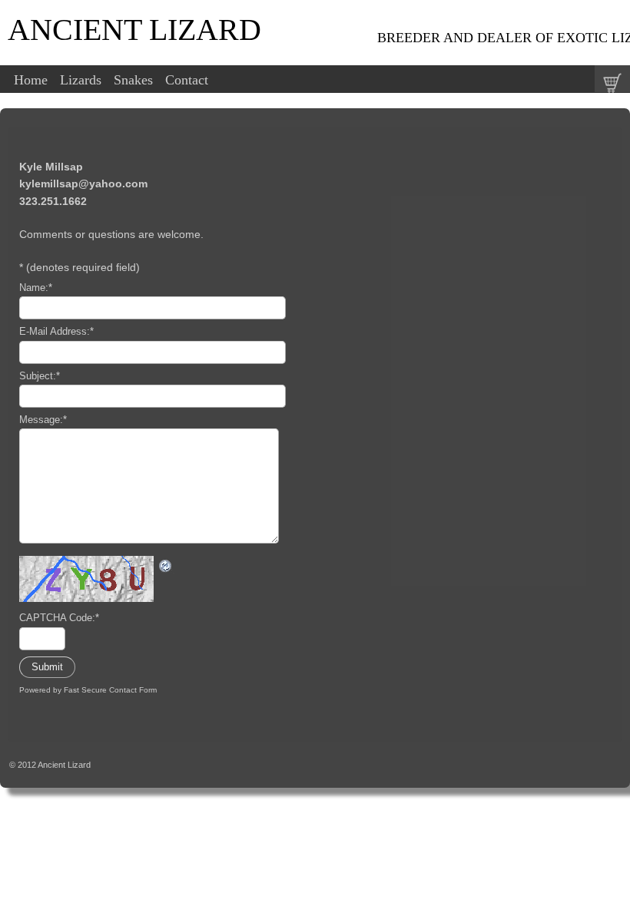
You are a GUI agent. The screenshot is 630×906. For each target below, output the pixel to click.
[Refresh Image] (166, 564)
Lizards (80, 80)
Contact (186, 80)
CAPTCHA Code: (59, 618)
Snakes (133, 80)
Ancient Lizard (64, 764)
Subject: (39, 376)
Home (31, 80)
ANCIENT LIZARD (134, 29)
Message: (43, 420)
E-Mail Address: (56, 331)
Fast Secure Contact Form (110, 690)
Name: (35, 288)
